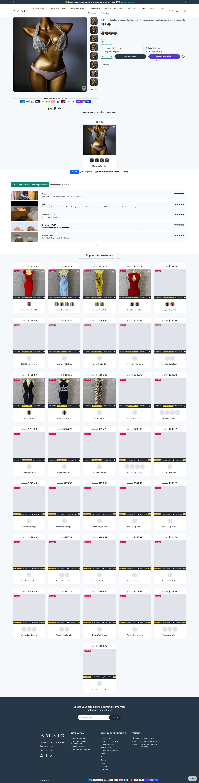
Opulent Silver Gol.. (99, 310)
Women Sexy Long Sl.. (29, 527)
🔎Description (86, 172)
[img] (55, 185)
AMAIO (47, 780)
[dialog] (173, 11)
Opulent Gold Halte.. (99, 472)
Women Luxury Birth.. (170, 635)
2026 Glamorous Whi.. (29, 364)
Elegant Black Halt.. (64, 418)
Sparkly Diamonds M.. (29, 581)
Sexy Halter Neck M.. (64, 310)
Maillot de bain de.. (99, 166)
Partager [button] (106, 64)
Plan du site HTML (46, 750)
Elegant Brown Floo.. (64, 472)
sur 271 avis (64, 185)
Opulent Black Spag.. (169, 364)
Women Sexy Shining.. (29, 635)
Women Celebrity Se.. (99, 689)
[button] (13, 2)
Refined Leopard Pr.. (99, 418)
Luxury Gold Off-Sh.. (29, 472)
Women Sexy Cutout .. (135, 418)
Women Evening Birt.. (99, 364)
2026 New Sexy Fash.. (135, 364)
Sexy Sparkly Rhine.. (99, 581)
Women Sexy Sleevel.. (100, 527)
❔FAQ (125, 172)
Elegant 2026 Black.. (29, 418)
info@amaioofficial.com (149, 741)
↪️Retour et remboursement (107, 172)
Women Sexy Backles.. (170, 527)
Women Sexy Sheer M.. (29, 310)
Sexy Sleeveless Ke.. (134, 310)
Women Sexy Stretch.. (135, 581)
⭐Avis (74, 172)
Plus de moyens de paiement (164, 61)
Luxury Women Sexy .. (64, 581)
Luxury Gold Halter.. (64, 364)
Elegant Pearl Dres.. (99, 635)
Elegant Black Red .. (170, 310)
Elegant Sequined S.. (170, 418)
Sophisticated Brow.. (169, 472)
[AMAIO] (20, 10)
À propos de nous (46, 746)
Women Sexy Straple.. (135, 472)
